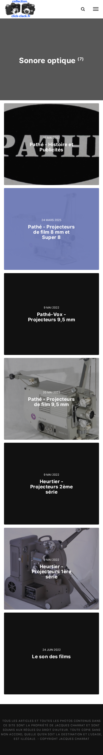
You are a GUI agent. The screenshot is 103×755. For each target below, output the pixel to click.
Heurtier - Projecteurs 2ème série (51, 487)
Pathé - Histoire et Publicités (51, 147)
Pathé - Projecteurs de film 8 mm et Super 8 (51, 232)
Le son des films (51, 656)
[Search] (83, 9)
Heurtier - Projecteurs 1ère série (52, 571)
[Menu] (93, 9)
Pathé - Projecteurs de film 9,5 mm (51, 401)
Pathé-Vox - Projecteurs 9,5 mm (51, 317)
